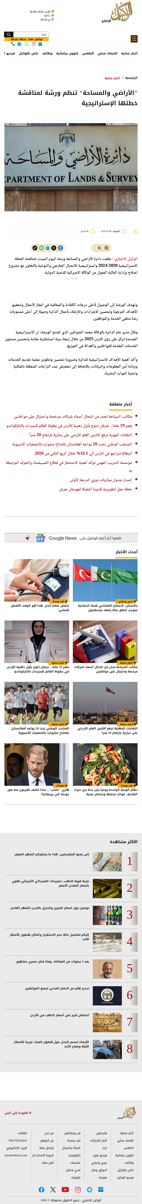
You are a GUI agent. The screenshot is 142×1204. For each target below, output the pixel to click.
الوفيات (75, 1177)
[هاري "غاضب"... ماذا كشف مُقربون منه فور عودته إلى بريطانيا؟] (36, 764)
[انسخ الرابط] (35, 248)
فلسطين (101, 1133)
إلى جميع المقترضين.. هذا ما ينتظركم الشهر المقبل (51, 854)
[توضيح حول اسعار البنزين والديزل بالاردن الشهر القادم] (107, 915)
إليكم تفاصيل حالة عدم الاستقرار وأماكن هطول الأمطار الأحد (49, 937)
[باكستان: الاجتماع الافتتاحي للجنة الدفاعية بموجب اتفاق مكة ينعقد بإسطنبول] (105, 580)
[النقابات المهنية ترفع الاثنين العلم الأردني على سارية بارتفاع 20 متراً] (105, 703)
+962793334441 (17, 1140)
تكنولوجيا (74, 1155)
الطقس (88, 53)
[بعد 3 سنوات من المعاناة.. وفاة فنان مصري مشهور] (107, 969)
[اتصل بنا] (13, 43)
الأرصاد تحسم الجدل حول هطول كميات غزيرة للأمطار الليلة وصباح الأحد (51, 1044)
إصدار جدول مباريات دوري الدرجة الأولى (101, 480)
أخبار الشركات (98, 1140)
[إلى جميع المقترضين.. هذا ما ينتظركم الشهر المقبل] (107, 861)
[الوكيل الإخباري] (118, 14)
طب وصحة (58, 601)
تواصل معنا (46, 1148)
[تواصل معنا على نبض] (40, 44)
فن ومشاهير (72, 1133)
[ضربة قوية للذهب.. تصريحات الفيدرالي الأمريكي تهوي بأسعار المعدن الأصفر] (107, 888)
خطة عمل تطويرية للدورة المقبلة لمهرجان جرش (95, 489)
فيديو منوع (100, 1155)
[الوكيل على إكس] (53, 1189)
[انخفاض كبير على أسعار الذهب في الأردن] (107, 1022)
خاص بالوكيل (28, 53)
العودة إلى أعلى (16, 1113)
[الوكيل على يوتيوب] (65, 1189)
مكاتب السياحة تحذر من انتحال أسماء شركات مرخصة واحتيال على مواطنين (73, 416)
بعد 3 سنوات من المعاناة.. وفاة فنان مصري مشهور (52, 961)
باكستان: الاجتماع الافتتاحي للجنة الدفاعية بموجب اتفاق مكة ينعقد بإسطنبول (108, 608)
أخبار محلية (129, 53)
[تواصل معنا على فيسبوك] (19, 44)
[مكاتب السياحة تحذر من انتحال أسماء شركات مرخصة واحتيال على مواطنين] (105, 641)
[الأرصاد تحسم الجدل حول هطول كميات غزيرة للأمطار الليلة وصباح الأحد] (107, 1049)
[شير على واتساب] (41, 248)
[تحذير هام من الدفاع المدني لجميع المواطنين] (107, 995)
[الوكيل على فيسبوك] (41, 1190)
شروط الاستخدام (43, 1155)
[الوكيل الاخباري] (127, 1113)
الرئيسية (131, 78)
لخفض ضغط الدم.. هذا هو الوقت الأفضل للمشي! (40, 608)
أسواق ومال (99, 1170)
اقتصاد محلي (107, 53)
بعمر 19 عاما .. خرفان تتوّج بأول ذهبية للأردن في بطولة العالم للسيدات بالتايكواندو (69, 425)
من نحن (49, 1133)
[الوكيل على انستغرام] (78, 1190)
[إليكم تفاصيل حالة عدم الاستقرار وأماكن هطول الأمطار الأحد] (107, 942)
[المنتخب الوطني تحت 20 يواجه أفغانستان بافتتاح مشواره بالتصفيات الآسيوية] (36, 703)
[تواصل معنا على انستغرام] (34, 44)
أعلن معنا (48, 1163)
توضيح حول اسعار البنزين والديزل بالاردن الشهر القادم (50, 908)
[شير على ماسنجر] (48, 248)
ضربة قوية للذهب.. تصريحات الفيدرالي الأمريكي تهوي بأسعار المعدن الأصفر (50, 883)
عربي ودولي (126, 601)
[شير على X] (53, 248)
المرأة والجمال (71, 1148)
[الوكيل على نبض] (100, 1189)
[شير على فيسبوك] (60, 248)
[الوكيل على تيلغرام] (89, 1190)
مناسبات (75, 1163)
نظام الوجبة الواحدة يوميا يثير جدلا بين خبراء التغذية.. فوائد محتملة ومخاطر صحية (106, 792)
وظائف (47, 53)
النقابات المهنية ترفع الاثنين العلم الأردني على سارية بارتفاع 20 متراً (80, 435)
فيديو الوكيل (125, 1177)
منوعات (60, 785)
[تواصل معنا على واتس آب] (26, 44)
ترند (104, 1148)
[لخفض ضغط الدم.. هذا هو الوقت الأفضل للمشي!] (36, 580)
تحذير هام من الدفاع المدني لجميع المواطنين (57, 988)
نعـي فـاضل (73, 1170)
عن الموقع (47, 1140)
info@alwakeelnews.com (15, 1155)
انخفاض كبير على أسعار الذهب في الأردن (59, 1015)
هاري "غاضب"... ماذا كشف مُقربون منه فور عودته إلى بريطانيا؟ (38, 792)
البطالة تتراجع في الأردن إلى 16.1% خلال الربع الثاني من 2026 (83, 453)
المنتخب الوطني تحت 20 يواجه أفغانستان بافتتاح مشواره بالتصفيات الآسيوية (72, 444)
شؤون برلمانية (67, 53)
